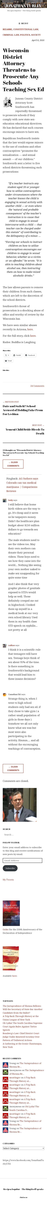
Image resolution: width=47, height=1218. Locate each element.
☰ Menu (24, 23)
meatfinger (14, 1077)
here (30, 329)
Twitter (23, 15)
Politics (25, 34)
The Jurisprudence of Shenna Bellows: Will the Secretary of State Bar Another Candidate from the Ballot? (23, 1009)
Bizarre (7, 29)
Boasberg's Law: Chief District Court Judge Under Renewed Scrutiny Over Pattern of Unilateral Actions (21, 1037)
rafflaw (11, 645)
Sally (10, 500)
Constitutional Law (25, 29)
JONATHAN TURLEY (23, 5)
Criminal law (11, 34)
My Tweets (8, 879)
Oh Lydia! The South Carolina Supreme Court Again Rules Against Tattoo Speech (22, 1026)
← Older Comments (13, 464)
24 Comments (37, 386)
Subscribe (10, 868)
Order (6, 929)
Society (36, 34)
